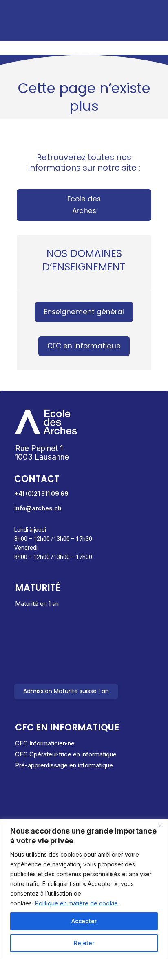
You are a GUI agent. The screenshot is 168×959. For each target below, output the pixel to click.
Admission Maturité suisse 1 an (66, 691)
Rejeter (84, 943)
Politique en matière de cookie (76, 903)
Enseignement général (84, 312)
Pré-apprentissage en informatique (64, 765)
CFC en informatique (84, 346)
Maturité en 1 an (37, 603)
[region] (84, 889)
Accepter (84, 921)
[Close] (159, 826)
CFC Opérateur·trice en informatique (66, 754)
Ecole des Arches (84, 205)
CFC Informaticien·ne (45, 743)
